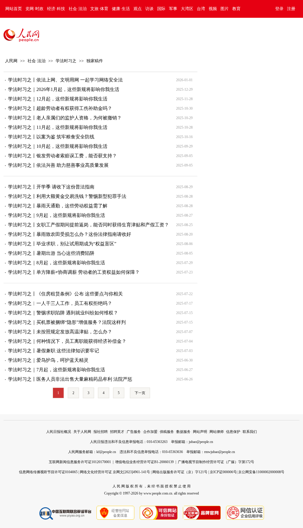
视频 (213, 9)
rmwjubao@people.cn (219, 452)
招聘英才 (117, 432)
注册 (291, 9)
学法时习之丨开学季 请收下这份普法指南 (51, 186)
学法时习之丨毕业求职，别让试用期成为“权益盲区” (62, 243)
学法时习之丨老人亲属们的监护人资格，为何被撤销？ (65, 117)
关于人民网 (82, 432)
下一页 (140, 393)
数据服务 (183, 432)
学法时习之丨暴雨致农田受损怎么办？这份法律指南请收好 (69, 234)
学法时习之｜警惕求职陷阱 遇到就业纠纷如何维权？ (63, 312)
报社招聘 (101, 432)
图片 (224, 9)
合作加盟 (150, 432)
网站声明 (200, 432)
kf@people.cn (106, 452)
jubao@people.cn (201, 442)
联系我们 (250, 432)
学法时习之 (66, 61)
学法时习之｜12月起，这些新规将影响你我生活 (57, 98)
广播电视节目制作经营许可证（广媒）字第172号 (216, 462)
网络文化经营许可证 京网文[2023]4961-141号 (115, 472)
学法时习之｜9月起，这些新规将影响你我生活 (56, 215)
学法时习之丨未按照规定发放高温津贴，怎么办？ (60, 331)
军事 (173, 9)
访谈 (149, 9)
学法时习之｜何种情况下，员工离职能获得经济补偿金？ (67, 341)
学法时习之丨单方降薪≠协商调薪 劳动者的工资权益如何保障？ (74, 272)
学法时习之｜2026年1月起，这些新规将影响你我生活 (63, 89)
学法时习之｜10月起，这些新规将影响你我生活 (57, 146)
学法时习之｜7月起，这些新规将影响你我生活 (56, 369)
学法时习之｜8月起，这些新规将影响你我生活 (56, 262)
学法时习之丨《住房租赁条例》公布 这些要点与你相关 (65, 293)
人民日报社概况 (58, 432)
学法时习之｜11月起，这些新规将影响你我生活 (57, 127)
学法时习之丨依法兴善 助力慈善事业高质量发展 (58, 165)
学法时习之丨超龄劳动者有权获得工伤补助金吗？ (60, 108)
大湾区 (187, 9)
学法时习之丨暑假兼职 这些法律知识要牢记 (53, 350)
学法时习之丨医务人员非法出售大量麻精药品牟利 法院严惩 (70, 379)
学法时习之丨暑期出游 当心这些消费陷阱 (51, 253)
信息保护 (233, 432)
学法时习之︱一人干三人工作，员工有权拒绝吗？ (60, 303)
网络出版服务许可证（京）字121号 (179, 472)
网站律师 (216, 432)
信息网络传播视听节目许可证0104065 (48, 472)
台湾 (201, 9)
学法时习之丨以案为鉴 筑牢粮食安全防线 (51, 136)
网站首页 (13, 9)
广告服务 (134, 432)
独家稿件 (94, 61)
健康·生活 (121, 9)
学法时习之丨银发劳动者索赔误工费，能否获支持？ (62, 155)
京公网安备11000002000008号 (261, 472)
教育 (236, 9)
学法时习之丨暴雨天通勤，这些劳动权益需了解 (57, 205)
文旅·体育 (99, 9)
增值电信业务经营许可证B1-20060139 (144, 462)
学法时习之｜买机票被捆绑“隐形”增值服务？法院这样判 (67, 322)
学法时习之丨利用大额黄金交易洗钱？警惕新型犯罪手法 (67, 196)
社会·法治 (78, 9)
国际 (161, 9)
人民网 (11, 61)
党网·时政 (34, 9)
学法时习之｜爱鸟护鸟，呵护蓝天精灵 (48, 360)
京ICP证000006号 (223, 472)
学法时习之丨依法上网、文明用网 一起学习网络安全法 (65, 79)
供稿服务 (167, 432)
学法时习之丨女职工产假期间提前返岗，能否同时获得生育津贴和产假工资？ (88, 224)
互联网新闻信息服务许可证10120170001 (80, 462)
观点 (137, 9)
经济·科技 (56, 9)
